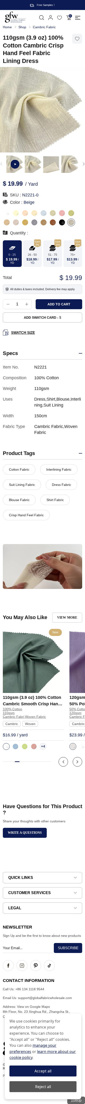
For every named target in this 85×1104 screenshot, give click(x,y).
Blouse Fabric (19, 500)
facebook (8, 965)
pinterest (35, 965)
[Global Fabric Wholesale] (15, 17)
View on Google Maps (33, 1007)
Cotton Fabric (19, 469)
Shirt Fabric (55, 500)
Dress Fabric (61, 485)
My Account (50, 17)
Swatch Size (23, 333)
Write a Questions (25, 832)
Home (7, 27)
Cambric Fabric (44, 27)
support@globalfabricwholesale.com (45, 998)
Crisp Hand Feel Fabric (26, 515)
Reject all (43, 1086)
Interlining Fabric (58, 469)
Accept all (42, 1071)
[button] (84, 164)
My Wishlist (59, 17)
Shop (22, 27)
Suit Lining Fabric (22, 485)
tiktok (49, 965)
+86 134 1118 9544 (29, 989)
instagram (22, 965)
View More (67, 617)
